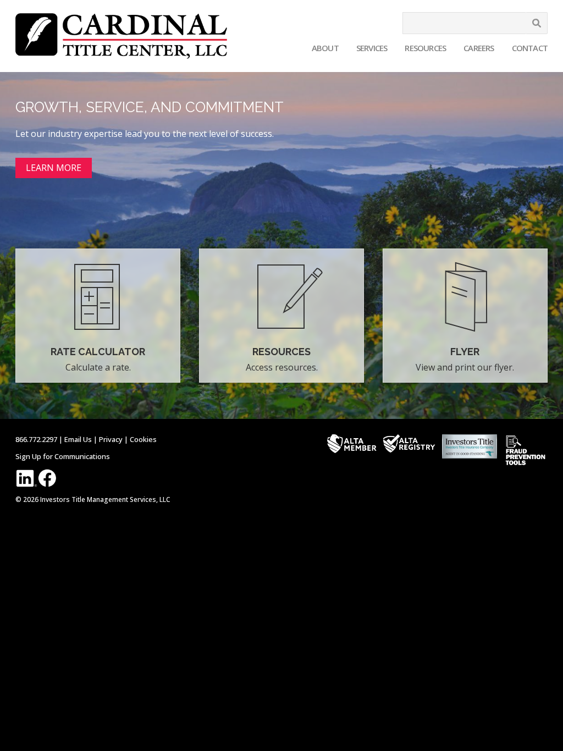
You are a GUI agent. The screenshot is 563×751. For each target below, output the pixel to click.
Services (372, 47)
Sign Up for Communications (62, 456)
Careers (478, 47)
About (325, 47)
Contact (530, 47)
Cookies (143, 439)
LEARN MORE (53, 168)
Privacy (111, 439)
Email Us (78, 439)
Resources (425, 47)
